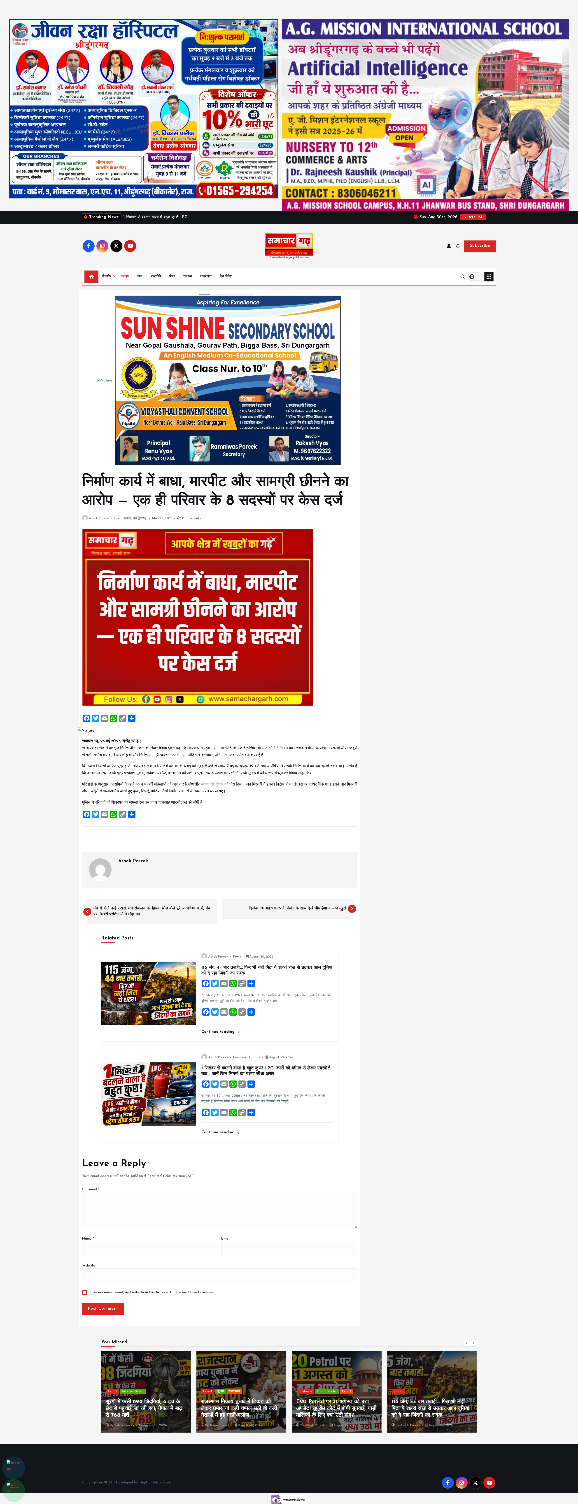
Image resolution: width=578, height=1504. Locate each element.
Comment (90, 1189)
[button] (467, 1343)
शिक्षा (172, 276)
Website (88, 1265)
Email (227, 1238)
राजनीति (156, 276)
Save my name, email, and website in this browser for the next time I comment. (152, 1292)
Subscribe (480, 246)
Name (88, 1238)
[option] (146, 1392)
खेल (139, 276)
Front (118, 518)
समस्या (187, 276)
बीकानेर (106, 276)
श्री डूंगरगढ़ (139, 518)
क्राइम (125, 276)
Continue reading (218, 1032)
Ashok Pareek (99, 518)
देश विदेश (226, 276)
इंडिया (411, 1391)
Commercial (241, 1057)
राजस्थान (206, 276)
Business (115, 1391)
